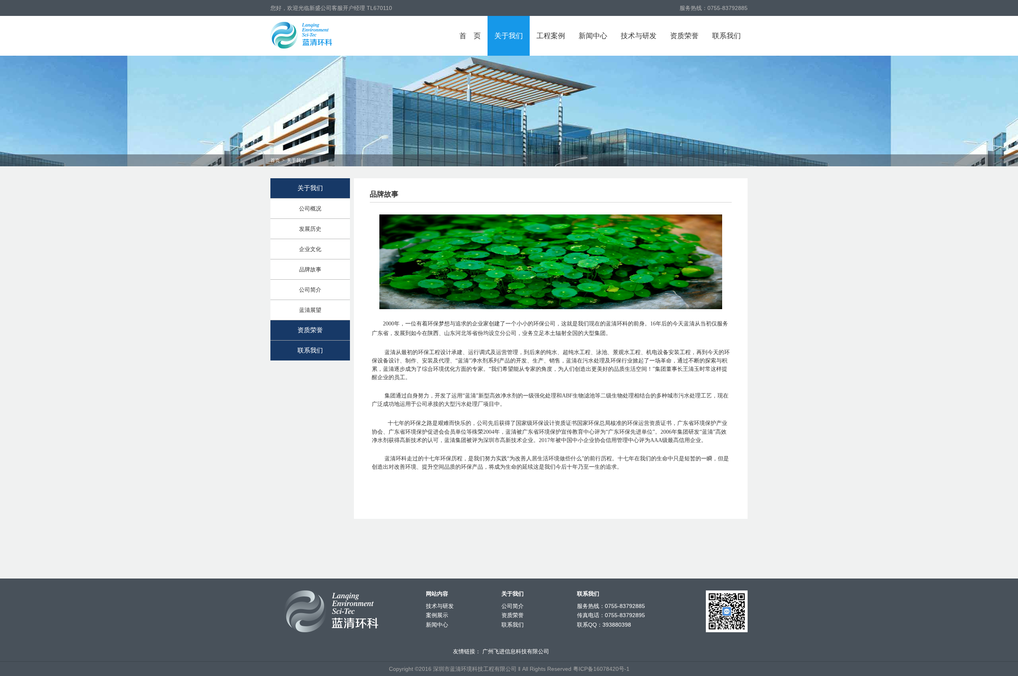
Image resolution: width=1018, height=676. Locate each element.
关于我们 (508, 36)
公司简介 (310, 289)
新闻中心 (593, 36)
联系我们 (726, 36)
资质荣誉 (684, 36)
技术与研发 (639, 36)
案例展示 (437, 615)
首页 (470, 36)
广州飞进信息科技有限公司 (515, 651)
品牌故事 (310, 269)
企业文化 (310, 249)
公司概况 (310, 208)
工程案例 (550, 36)
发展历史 (310, 229)
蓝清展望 (310, 310)
